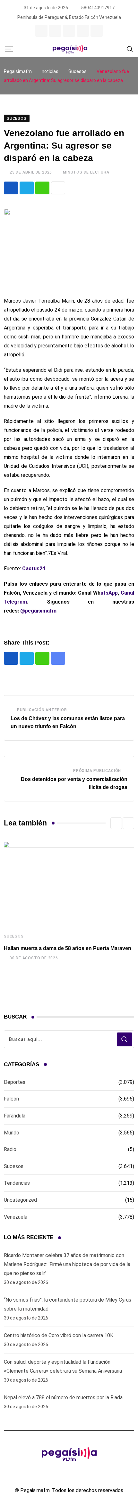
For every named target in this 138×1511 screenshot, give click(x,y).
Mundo (11, 1133)
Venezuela (15, 1217)
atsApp (109, 593)
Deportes (14, 1082)
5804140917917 (98, 7)
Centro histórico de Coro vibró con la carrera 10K (58, 1335)
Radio (10, 1149)
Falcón (11, 1099)
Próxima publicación (97, 770)
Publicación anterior (42, 710)
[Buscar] (130, 48)
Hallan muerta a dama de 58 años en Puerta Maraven (67, 948)
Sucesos (14, 936)
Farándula (14, 1116)
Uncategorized (20, 1200)
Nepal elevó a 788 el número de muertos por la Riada (63, 1397)
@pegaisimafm (38, 611)
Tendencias (17, 1183)
